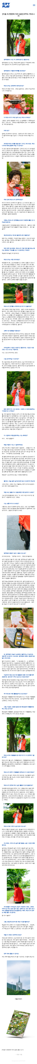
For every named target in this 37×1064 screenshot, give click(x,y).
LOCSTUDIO (22, 1061)
